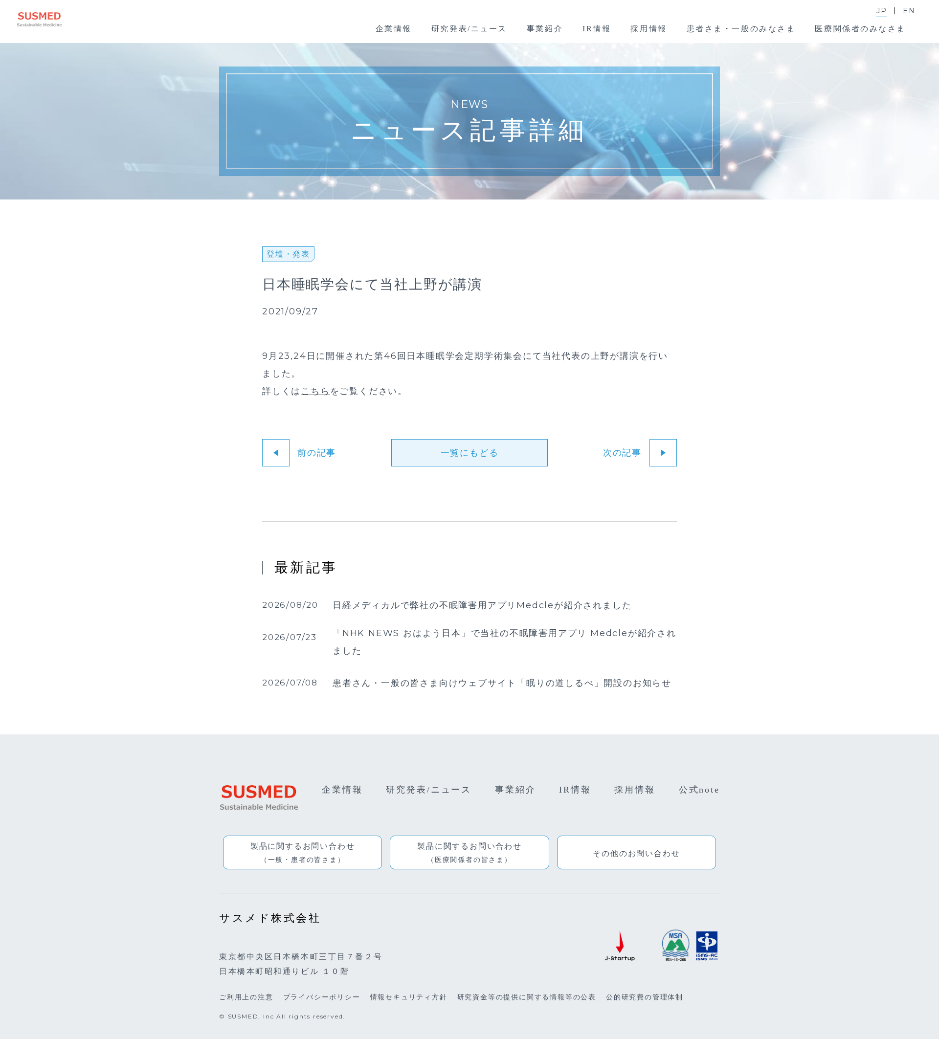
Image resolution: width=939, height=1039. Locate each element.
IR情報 (575, 790)
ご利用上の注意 (246, 997)
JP (881, 10)
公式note (699, 790)
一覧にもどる (470, 452)
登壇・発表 (288, 254)
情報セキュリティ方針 (408, 997)
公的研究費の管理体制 (644, 997)
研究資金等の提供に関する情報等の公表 (526, 997)
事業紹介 (515, 790)
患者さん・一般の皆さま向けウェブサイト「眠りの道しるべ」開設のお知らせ (502, 683)
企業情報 (342, 790)
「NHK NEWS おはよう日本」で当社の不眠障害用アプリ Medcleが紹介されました (504, 642)
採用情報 (634, 790)
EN (909, 10)
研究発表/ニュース (428, 790)
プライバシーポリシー (321, 997)
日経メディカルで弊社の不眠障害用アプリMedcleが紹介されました (482, 606)
